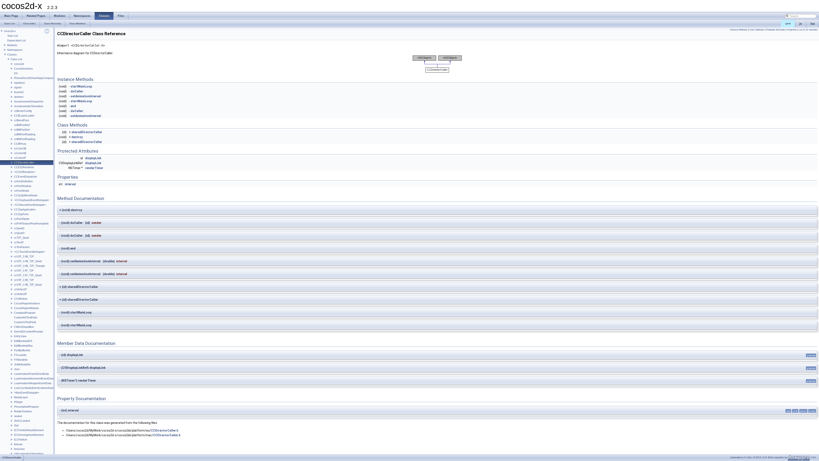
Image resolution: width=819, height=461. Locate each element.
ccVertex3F (20, 294)
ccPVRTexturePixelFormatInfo (31, 223)
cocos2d (19, 64)
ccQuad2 (19, 228)
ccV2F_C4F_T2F (24, 270)
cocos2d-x (10, 31)
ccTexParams (22, 247)
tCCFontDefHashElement (29, 430)
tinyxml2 (19, 92)
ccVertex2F (20, 289)
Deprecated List (16, 40)
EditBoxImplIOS (23, 341)
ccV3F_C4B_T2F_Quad (28, 284)
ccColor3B (20, 148)
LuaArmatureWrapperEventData (32, 383)
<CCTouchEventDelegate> (29, 251)
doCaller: (77, 91)
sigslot (18, 87)
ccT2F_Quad (21, 237)
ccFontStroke (21, 190)
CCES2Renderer (24, 167)
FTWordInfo (21, 359)
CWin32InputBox (24, 326)
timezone (19, 449)
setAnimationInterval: (86, 96)
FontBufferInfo (22, 350)
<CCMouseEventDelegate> (30, 204)
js (800, 23)
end (73, 106)
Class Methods (756, 29)
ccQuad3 (19, 233)
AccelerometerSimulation (28, 106)
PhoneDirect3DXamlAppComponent (35, 78)
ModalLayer (21, 397)
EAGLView (20, 336)
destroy (77, 137)
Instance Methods (738, 29)
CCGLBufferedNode (26, 195)
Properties (792, 29)
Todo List (12, 35)
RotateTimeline (23, 411)
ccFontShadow (22, 186)
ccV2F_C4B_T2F (24, 256)
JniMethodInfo (22, 364)
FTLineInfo (20, 355)
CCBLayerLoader (24, 115)
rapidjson (19, 82)
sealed (18, 416)
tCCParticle (20, 439)
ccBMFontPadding (24, 134)
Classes (12, 54)
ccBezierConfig (23, 110)
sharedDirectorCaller (86, 132)
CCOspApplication (25, 209)
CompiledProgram (24, 312)
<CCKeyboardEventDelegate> (31, 200)
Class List (16, 59)
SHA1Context (22, 420)
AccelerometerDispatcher (29, 101)
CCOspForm (21, 214)
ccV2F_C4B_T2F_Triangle (29, 265)
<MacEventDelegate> (26, 392)
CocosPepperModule (26, 308)
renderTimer (94, 168)
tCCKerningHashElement (29, 434)
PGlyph (18, 402)
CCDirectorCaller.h (164, 430)
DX (16, 73)
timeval (18, 444)
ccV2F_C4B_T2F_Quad (28, 261)
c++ (788, 23)
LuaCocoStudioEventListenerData (34, 388)
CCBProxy (20, 143)
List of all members (808, 29)
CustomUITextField (25, 322)
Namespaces (15, 49)
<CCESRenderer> (24, 172)
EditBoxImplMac (23, 345)
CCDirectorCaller (24, 162)
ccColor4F (20, 157)
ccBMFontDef (22, 125)
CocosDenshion (23, 68)
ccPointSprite (21, 218)
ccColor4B (20, 153)
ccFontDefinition (23, 181)
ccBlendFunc (21, 120)
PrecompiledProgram (26, 406)
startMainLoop (81, 86)
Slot (16, 425)
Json (17, 369)
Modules (12, 45)
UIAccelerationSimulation (29, 453)
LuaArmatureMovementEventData (34, 378)
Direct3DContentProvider (28, 331)
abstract (18, 96)
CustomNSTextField (25, 317)
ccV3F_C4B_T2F (24, 280)
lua (812, 23)
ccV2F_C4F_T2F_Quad (28, 275)
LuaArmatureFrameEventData (31, 373)
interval (70, 184)
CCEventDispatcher (25, 176)
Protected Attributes (775, 29)
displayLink (93, 158)
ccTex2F (19, 242)
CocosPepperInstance (27, 303)
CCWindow (20, 298)
